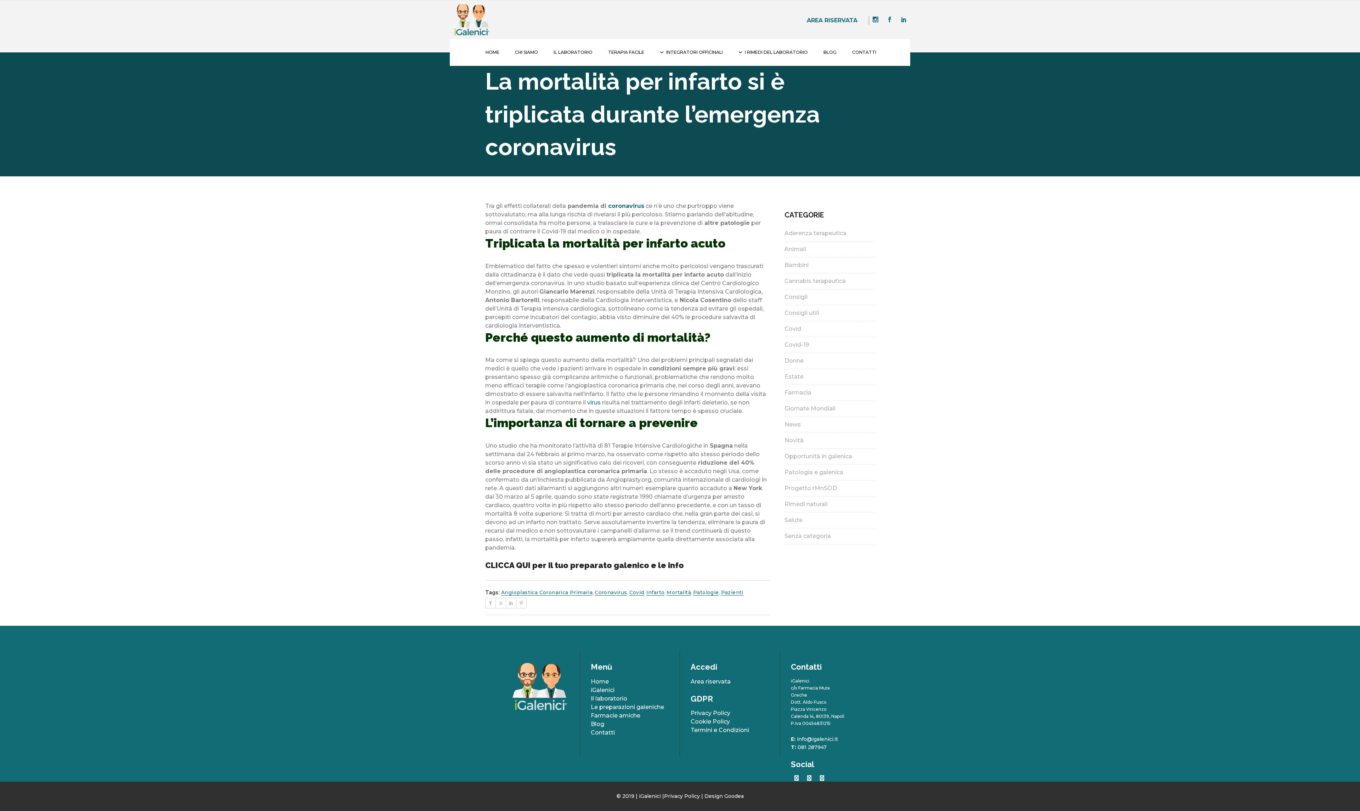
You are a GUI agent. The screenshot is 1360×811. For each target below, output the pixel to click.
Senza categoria (807, 536)
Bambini (796, 265)
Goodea (734, 796)
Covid (792, 328)
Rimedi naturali (806, 504)
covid (636, 592)
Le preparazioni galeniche (627, 707)
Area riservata (832, 20)
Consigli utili (801, 313)
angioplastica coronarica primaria (547, 592)
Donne (794, 360)
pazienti (732, 592)
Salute (793, 520)
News (792, 424)
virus (594, 402)
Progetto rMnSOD (810, 488)
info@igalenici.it (817, 739)
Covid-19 (796, 344)
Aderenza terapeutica (815, 233)
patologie (706, 592)
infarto (655, 592)
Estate (794, 376)
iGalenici (602, 690)
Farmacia (797, 392)
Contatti (603, 732)
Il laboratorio (609, 698)
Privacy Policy (710, 713)
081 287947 (812, 747)
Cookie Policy (710, 721)
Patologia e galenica (813, 472)
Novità (794, 440)
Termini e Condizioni (720, 730)
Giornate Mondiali (809, 408)
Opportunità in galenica (818, 456)
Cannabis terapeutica (815, 281)
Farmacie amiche (615, 715)
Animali (795, 249)
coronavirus (625, 206)
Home (600, 681)
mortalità (679, 592)
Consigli (796, 297)
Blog (597, 724)
